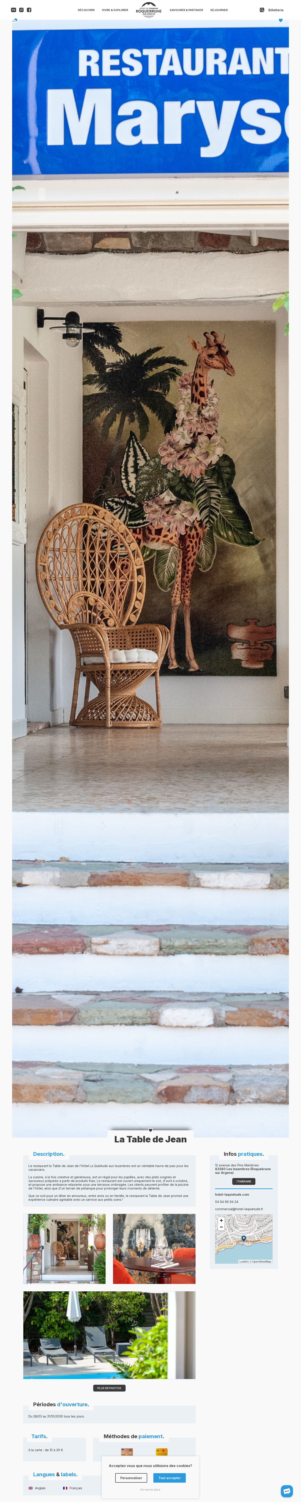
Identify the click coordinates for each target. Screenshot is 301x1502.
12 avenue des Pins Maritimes (243, 1169)
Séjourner (219, 10)
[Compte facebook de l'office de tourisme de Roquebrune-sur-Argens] (29, 11)
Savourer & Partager (186, 10)
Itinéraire (244, 1181)
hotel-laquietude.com (232, 1194)
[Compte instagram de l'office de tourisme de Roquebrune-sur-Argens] (21, 11)
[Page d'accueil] (148, 16)
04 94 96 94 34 (226, 1202)
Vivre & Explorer (115, 10)
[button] (244, 1239)
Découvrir (86, 10)
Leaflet (244, 1261)
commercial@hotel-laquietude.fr (239, 1209)
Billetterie (276, 10)
